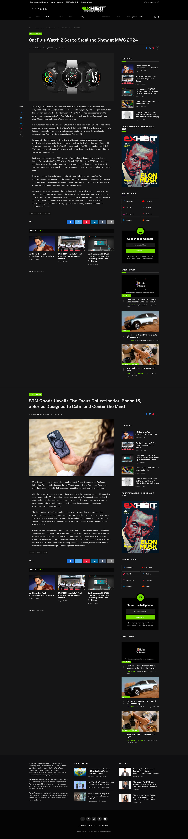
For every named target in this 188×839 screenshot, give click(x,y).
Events (119, 17)
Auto (71, 17)
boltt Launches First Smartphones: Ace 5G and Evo (41, 255)
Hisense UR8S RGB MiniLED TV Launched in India (147, 102)
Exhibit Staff (143, 305)
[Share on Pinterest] (153, 48)
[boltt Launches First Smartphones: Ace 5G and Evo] (42, 243)
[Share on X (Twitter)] (149, 48)
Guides (94, 17)
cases (32, 552)
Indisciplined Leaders (135, 17)
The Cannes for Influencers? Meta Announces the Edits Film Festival (141, 300)
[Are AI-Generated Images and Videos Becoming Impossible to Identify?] (80, 796)
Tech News (126, 295)
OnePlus (33, 213)
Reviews (59, 17)
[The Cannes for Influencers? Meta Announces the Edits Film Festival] (140, 286)
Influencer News (86, 2)
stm (45, 552)
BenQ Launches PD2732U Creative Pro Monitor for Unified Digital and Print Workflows (98, 257)
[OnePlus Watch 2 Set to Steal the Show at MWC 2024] (71, 100)
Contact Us (104, 826)
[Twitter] (21, 118)
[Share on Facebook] (146, 48)
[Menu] (30, 16)
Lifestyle (82, 17)
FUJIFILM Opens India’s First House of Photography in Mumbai (70, 256)
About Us (82, 826)
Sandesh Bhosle (36, 48)
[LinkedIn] (21, 123)
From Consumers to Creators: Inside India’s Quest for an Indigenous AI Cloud (99, 771)
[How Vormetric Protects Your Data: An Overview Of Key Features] (80, 785)
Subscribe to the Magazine (39, 2)
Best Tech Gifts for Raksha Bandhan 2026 (142, 369)
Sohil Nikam (142, 340)
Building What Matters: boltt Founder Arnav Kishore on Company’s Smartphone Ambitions (146, 771)
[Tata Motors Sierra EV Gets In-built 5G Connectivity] (140, 321)
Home (37, 17)
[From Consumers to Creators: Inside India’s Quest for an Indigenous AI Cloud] (80, 772)
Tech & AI (47, 17)
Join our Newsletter (57, 2)
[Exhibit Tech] (94, 9)
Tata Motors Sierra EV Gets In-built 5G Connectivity (142, 336)
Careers (93, 826)
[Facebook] (21, 112)
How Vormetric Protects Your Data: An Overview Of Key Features (101, 783)
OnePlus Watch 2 (44, 213)
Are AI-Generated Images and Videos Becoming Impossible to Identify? (99, 796)
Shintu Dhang (35, 414)
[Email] (21, 134)
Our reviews (33, 779)
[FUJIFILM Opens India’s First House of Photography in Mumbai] (71, 243)
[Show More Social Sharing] (157, 48)
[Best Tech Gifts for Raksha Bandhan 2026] (140, 354)
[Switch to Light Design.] (158, 17)
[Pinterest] (21, 129)
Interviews (106, 17)
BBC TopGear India (72, 2)
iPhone (39, 552)
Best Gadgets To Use (130, 364)
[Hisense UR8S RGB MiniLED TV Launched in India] (127, 104)
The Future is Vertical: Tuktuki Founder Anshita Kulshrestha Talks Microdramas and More (144, 797)
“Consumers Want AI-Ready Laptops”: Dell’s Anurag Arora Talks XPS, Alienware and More (145, 784)
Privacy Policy (141, 259)
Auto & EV (125, 330)
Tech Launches (39, 28)
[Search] (155, 16)
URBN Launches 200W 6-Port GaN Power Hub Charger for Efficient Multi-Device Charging (147, 115)
